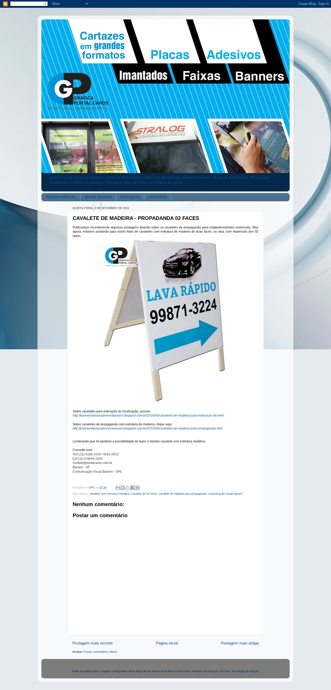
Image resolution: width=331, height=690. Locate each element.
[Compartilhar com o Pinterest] (137, 487)
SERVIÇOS (130, 197)
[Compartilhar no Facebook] (132, 487)
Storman (224, 671)
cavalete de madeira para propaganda (182, 493)
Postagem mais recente (92, 643)
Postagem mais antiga (240, 643)
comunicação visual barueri (225, 493)
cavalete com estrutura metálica (109, 493)
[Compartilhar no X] (127, 487)
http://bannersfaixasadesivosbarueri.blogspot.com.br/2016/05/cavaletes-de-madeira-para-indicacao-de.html (148, 415)
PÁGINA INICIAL (61, 197)
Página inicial (167, 643)
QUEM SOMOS (98, 197)
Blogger (254, 671)
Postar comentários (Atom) (100, 651)
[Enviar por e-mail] (118, 487)
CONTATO (157, 197)
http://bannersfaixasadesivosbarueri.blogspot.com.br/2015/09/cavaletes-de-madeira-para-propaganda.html (148, 428)
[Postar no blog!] (122, 487)
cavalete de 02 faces (144, 493)
